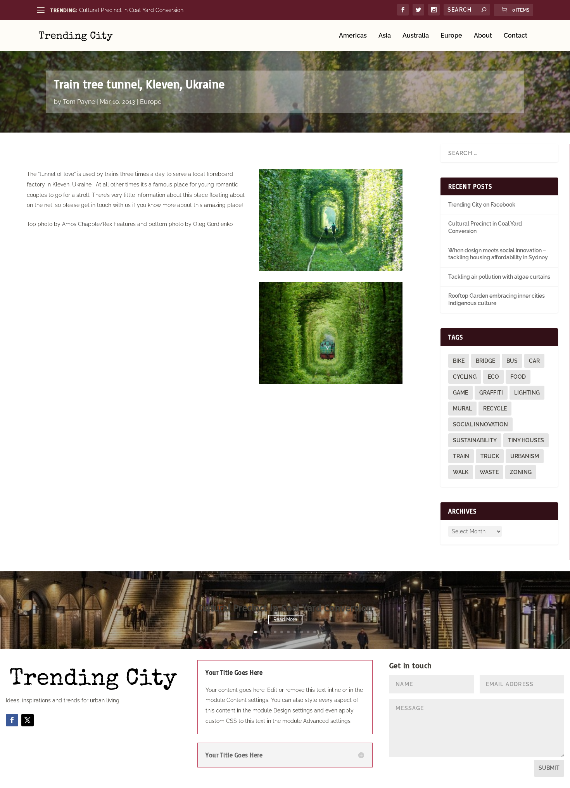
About (483, 36)
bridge (485, 361)
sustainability (475, 440)
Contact (515, 36)
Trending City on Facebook (481, 205)
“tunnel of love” (57, 174)
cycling (465, 377)
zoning (521, 472)
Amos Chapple (81, 224)
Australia (415, 36)
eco (493, 377)
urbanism (524, 456)
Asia (384, 36)
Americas (353, 36)
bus (512, 361)
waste (489, 472)
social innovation (480, 424)
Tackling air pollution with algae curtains (499, 277)
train (461, 456)
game (460, 393)
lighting (527, 393)
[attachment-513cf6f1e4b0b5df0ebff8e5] (330, 269)
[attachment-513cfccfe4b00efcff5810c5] (330, 382)
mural (462, 408)
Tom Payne (79, 101)
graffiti (491, 393)
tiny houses (526, 440)
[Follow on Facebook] (12, 720)
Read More (285, 619)
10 (314, 632)
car (534, 361)
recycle (495, 408)
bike (459, 361)
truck (489, 456)
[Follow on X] (27, 720)
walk (460, 472)
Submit (549, 768)
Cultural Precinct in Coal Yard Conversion (131, 10)
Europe (451, 36)
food (518, 377)
